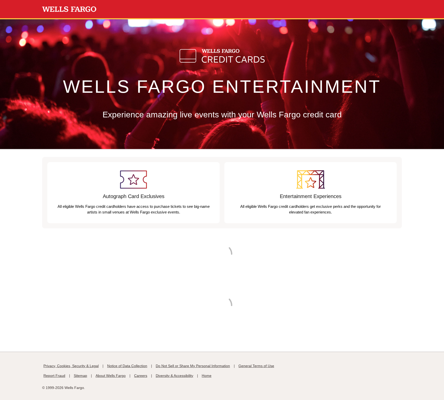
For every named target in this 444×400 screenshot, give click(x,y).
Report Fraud (54, 376)
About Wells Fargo (111, 376)
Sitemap (80, 376)
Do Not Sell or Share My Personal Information (193, 366)
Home (206, 376)
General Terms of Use (256, 366)
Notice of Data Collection (127, 366)
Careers (140, 376)
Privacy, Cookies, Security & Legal (71, 366)
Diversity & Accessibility (174, 376)
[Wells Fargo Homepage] (69, 9)
